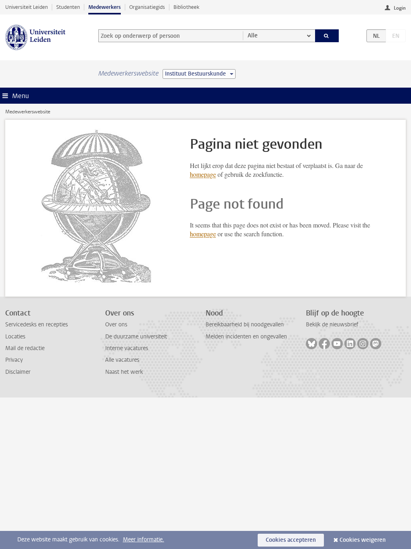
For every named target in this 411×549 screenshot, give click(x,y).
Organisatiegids (147, 7)
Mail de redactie (25, 348)
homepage (203, 174)
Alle (253, 35)
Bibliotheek (186, 7)
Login (400, 8)
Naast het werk (124, 372)
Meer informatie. (143, 539)
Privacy (14, 360)
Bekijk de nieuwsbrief (332, 324)
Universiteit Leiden (26, 7)
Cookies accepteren (291, 540)
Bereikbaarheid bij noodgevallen (245, 324)
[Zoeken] (327, 35)
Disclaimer (18, 372)
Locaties (15, 336)
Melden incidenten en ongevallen (246, 336)
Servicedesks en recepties (36, 324)
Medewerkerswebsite (27, 112)
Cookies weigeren (363, 540)
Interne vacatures (126, 348)
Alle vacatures (122, 360)
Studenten (68, 7)
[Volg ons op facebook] (324, 343)
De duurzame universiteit (136, 336)
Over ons (116, 324)
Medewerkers (104, 7)
